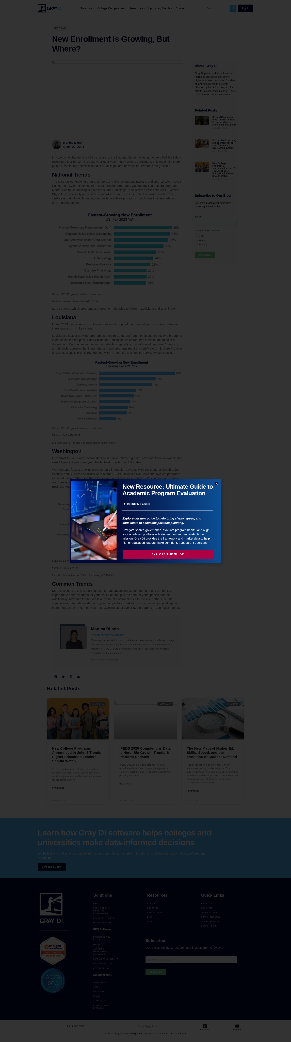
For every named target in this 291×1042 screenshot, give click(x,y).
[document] (145, 521)
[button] (216, 483)
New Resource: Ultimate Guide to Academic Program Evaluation (167, 490)
